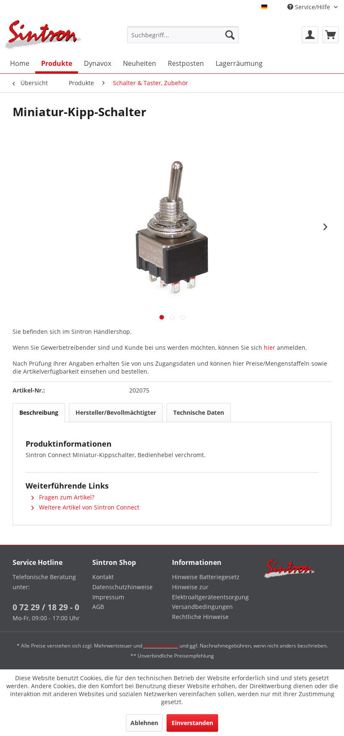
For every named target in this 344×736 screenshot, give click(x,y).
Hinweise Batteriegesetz (206, 577)
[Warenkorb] (330, 34)
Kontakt (103, 577)
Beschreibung (38, 412)
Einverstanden (192, 723)
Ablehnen (144, 723)
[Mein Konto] (310, 34)
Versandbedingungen (202, 607)
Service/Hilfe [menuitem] (312, 7)
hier (269, 347)
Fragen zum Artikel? (65, 497)
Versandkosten (160, 645)
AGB (98, 607)
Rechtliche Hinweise (200, 617)
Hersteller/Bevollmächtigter (116, 412)
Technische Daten (198, 412)
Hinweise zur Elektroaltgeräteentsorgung (210, 592)
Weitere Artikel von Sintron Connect (88, 507)
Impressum (108, 597)
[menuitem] (183, 34)
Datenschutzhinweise (122, 587)
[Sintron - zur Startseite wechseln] (43, 34)
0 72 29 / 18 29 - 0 (46, 607)
